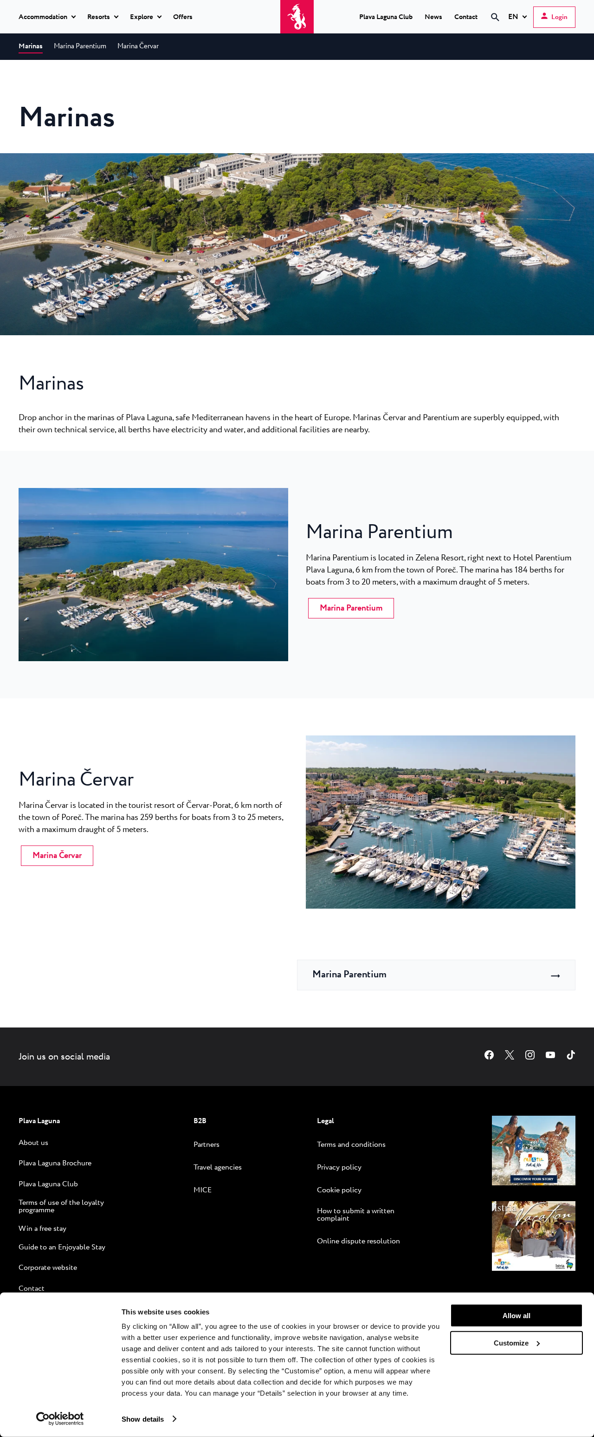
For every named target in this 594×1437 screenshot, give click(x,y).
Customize (511, 1342)
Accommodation (43, 17)
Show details (143, 1419)
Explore (141, 17)
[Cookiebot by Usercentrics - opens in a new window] (60, 1419)
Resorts (98, 17)
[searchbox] (417, 34)
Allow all (516, 1316)
